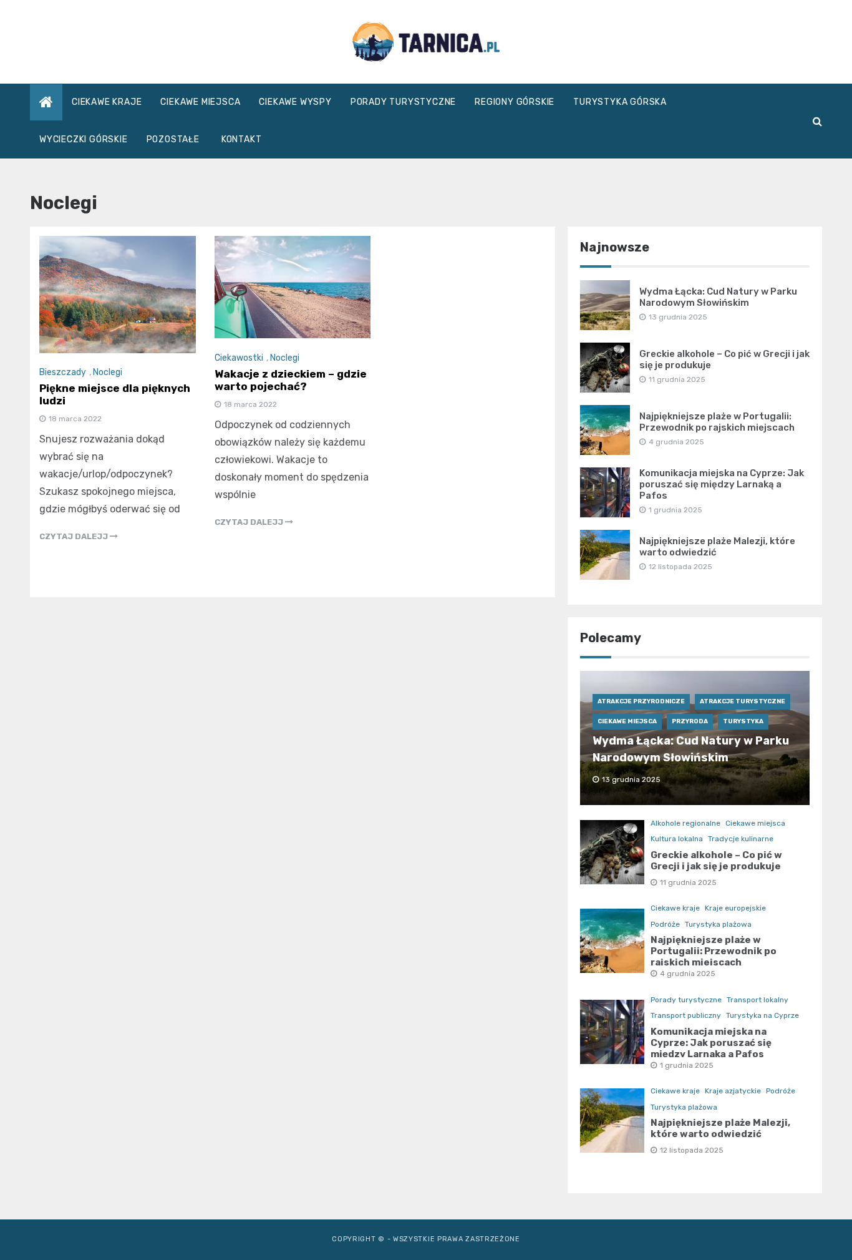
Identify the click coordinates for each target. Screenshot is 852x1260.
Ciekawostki (239, 358)
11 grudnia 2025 (688, 882)
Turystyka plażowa (718, 924)
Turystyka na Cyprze (762, 1015)
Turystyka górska (620, 102)
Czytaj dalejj (74, 536)
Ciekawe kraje (107, 102)
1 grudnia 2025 (687, 1065)
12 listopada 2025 (692, 1150)
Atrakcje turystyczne (742, 701)
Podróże (665, 924)
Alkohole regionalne (685, 823)
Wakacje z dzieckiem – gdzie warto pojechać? (291, 380)
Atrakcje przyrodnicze (641, 701)
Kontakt (241, 139)
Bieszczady (62, 372)
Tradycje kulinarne (740, 838)
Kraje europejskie (735, 908)
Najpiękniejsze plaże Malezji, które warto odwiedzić (720, 1128)
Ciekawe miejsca (200, 102)
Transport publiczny (686, 1015)
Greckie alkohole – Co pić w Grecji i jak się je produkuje (716, 860)
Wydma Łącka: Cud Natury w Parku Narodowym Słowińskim (718, 297)
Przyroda (690, 721)
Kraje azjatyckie (733, 1091)
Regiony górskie (514, 102)
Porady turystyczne (403, 102)
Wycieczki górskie (83, 139)
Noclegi (107, 372)
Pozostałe (173, 139)
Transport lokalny (757, 999)
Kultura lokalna (677, 838)
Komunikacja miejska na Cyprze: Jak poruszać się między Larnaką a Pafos (721, 484)
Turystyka (743, 721)
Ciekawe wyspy (295, 102)
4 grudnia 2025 (687, 973)
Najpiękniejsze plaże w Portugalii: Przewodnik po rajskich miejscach (717, 422)
